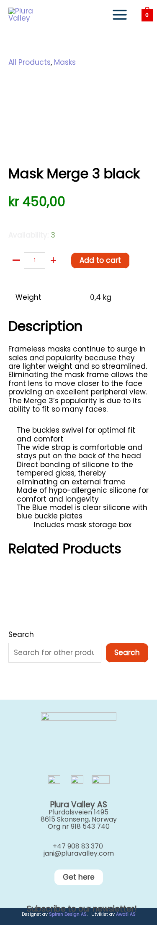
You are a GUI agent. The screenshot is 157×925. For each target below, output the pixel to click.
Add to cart (100, 260)
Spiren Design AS (68, 914)
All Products (29, 62)
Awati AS (126, 914)
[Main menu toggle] (119, 14)
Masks (65, 62)
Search (21, 634)
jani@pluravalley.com (79, 853)
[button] (78, 877)
